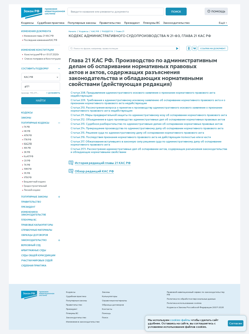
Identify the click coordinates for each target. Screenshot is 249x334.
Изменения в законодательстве (33, 213)
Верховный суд (31, 245)
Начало (72, 31)
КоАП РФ (28, 156)
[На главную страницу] (43, 13)
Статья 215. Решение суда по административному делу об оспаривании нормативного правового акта (137, 132)
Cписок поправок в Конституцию (42, 58)
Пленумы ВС (151, 22)
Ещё (222, 22)
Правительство (110, 22)
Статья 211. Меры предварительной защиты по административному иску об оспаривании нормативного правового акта (149, 115)
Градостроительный (35, 186)
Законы (26, 117)
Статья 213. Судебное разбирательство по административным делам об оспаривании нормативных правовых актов (146, 123)
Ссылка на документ (213, 48)
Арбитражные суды (33, 250)
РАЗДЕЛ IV (107, 31)
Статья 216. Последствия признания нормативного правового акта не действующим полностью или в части (141, 137)
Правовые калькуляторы (37, 224)
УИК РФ (28, 169)
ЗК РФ (27, 152)
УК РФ (27, 173)
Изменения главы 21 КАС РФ (39, 36)
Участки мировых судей (37, 260)
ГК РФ (27, 127)
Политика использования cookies (184, 303)
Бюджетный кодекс (35, 181)
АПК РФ (28, 135)
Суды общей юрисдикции (38, 255)
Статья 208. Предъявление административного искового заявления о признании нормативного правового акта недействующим (143, 94)
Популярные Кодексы (35, 123)
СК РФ (27, 160)
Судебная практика (50, 22)
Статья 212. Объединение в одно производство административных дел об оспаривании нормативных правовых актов (148, 119)
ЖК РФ (27, 148)
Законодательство (176, 22)
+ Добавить (53, 93)
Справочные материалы (36, 230)
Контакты (107, 309)
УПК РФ (28, 177)
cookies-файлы (180, 320)
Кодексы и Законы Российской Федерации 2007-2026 (195, 307)
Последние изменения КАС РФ (40, 40)
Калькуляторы (109, 296)
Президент (132, 22)
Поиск (176, 11)
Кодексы (27, 22)
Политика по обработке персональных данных (191, 299)
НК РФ (27, 131)
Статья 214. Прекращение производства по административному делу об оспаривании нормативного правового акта (147, 128)
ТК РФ (27, 165)
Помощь (218, 11)
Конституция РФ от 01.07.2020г (41, 54)
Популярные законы (82, 22)
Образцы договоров (34, 235)
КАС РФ (28, 143)
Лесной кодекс (32, 190)
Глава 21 (120, 31)
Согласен (235, 323)
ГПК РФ (27, 139)
